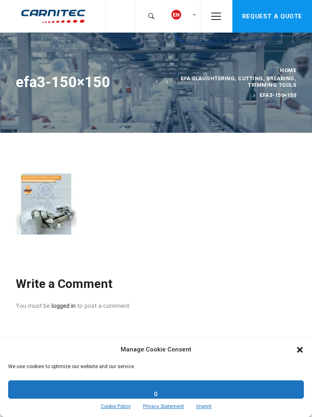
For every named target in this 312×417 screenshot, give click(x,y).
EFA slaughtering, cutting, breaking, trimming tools (238, 81)
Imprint (204, 406)
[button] (300, 350)
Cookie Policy (116, 406)
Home (288, 70)
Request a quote (272, 16)
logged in (64, 305)
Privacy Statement (163, 406)
